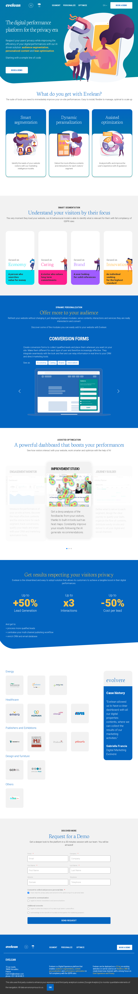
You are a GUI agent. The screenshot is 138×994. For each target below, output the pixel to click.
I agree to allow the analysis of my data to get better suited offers (52, 909)
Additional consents (35, 906)
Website (30, 877)
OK (50, 987)
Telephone (73, 877)
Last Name (73, 865)
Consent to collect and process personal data (45, 890)
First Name (31, 865)
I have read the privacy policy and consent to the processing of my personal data (57, 893)
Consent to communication (38, 898)
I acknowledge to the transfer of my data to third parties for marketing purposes (57, 913)
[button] (20, 391)
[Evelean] (23, 7)
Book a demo (121, 5)
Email (29, 854)
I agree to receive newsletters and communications (47, 901)
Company (73, 854)
